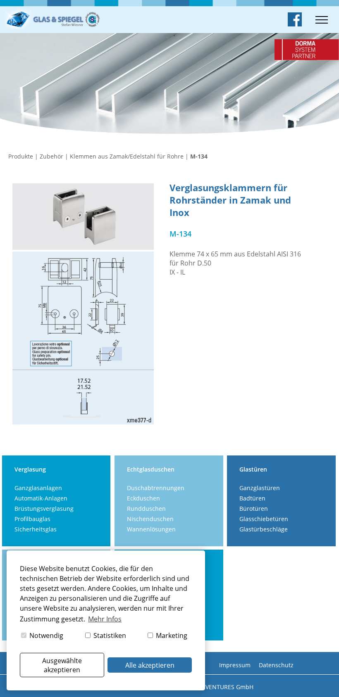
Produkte (20, 156)
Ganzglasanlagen (38, 488)
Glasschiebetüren (263, 519)
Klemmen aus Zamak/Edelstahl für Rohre (127, 156)
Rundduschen (146, 508)
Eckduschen (143, 498)
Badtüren (252, 498)
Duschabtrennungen (155, 488)
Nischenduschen (150, 519)
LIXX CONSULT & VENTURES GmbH (206, 687)
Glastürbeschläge (263, 529)
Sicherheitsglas (35, 529)
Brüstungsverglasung (44, 508)
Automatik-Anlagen (40, 498)
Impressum (235, 665)
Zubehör (51, 156)
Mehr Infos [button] (105, 619)
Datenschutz (276, 665)
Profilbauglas (32, 519)
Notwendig (45, 635)
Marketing (170, 635)
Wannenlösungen (151, 529)
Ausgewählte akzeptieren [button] (62, 665)
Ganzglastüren (259, 488)
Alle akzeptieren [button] (149, 665)
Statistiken (109, 635)
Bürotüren (253, 508)
